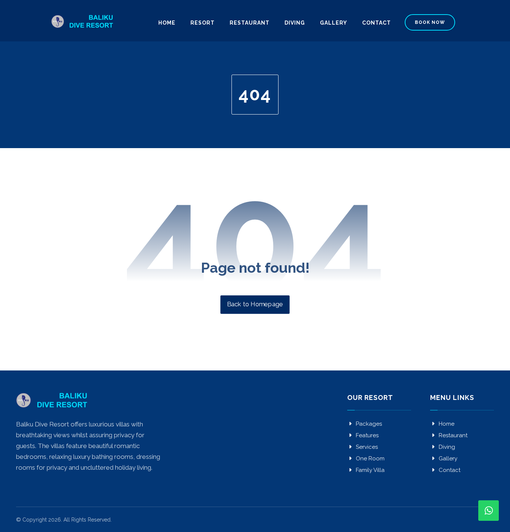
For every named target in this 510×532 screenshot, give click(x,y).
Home (446, 423)
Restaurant (453, 435)
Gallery (448, 458)
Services (367, 447)
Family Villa (370, 470)
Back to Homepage (255, 304)
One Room (370, 458)
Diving (447, 447)
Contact (449, 470)
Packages (369, 423)
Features (367, 435)
